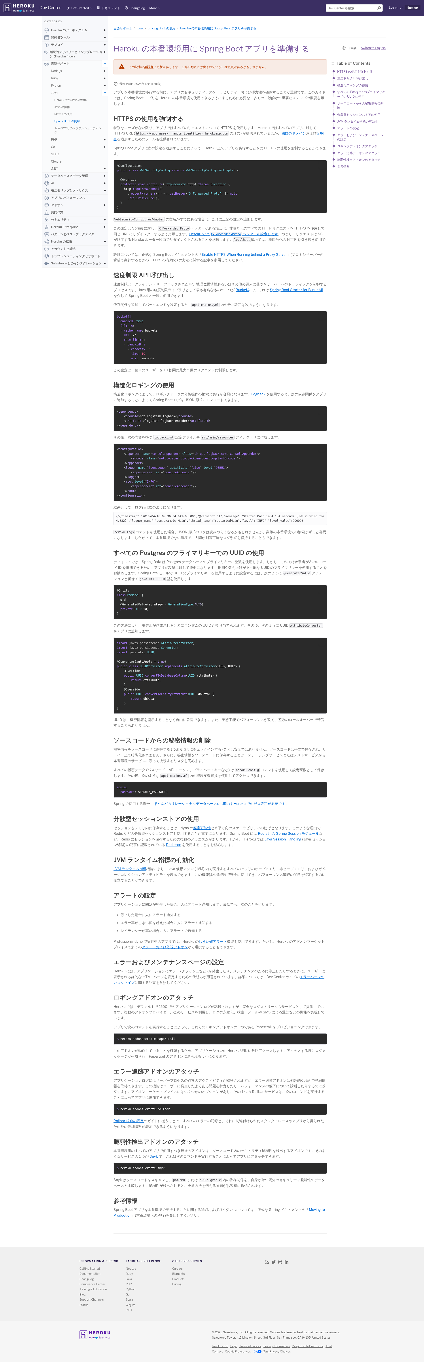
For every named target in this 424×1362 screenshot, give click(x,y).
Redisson (173, 844)
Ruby (54, 78)
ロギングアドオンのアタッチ (357, 146)
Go (53, 147)
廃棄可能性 (202, 828)
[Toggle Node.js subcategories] (105, 71)
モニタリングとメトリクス (69, 190)
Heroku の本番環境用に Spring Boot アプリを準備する (218, 28)
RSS (267, 1262)
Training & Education (93, 1289)
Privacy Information (276, 1346)
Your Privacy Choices (277, 1351)
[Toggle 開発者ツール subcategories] (105, 37)
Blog (82, 1294)
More (153, 8)
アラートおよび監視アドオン (165, 947)
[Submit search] (379, 8)
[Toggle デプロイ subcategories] (105, 44)
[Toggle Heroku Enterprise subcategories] (105, 227)
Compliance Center (92, 1284)
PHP (54, 140)
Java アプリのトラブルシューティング (77, 130)
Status (84, 1305)
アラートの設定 (348, 128)
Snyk (154, 1156)
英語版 (148, 67)
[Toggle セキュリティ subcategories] (105, 219)
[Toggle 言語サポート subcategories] (105, 63)
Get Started (80, 8)
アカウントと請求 (63, 249)
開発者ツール (60, 37)
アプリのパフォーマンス (68, 198)
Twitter (273, 1262)
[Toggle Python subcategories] (105, 85)
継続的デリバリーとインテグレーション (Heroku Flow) (76, 54)
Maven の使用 (63, 114)
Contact (217, 1351)
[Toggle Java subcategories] (105, 92)
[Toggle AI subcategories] (105, 183)
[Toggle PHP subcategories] (105, 139)
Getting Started (90, 1268)
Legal (233, 1346)
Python (56, 85)
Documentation (90, 1273)
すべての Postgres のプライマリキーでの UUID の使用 (189, 553)
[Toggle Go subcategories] (105, 147)
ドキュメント (111, 8)
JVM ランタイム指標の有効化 (357, 121)
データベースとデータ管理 (69, 176)
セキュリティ (60, 220)
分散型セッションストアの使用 (358, 115)
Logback (258, 394)
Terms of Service (250, 1346)
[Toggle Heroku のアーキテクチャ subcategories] (105, 30)
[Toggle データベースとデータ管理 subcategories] (105, 176)
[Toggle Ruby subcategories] (105, 78)
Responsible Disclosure (307, 1346)
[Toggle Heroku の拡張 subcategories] (105, 241)
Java (54, 93)
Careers (177, 1268)
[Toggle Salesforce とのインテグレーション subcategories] (105, 263)
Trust (329, 1346)
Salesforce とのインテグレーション (76, 263)
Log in (393, 7)
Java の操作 (62, 107)
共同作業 (57, 212)
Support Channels (92, 1299)
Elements (178, 1273)
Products (178, 1279)
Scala (55, 154)
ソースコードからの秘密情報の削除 (162, 740)
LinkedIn (286, 1262)
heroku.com (220, 1346)
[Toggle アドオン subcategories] (105, 205)
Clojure (56, 161)
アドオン (57, 205)
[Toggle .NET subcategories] (105, 168)
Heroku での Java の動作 (70, 100)
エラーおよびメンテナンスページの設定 (169, 962)
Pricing (176, 1284)
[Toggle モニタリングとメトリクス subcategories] (105, 190)
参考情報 (343, 167)
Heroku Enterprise (64, 227)
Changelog (137, 8)
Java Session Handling (283, 839)
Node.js (56, 71)
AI (52, 183)
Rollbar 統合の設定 (129, 1121)
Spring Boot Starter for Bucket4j (296, 290)
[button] (322, 165)
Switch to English (373, 48)
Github (280, 1262)
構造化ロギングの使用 (352, 85)
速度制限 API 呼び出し (352, 78)
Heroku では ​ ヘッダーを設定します (233, 234)
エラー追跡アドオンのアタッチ (358, 153)
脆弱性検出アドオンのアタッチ (358, 160)
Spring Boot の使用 (67, 121)
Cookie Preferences (238, 1351)
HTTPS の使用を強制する (355, 72)
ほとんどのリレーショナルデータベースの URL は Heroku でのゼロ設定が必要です (219, 803)
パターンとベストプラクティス (72, 234)
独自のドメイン (293, 133)
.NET (54, 169)
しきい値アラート (213, 941)
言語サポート (60, 64)
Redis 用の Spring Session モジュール (288, 833)
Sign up (412, 7)
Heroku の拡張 (61, 241)
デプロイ (57, 45)
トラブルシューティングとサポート (75, 256)
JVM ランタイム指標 (130, 869)
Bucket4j (243, 290)
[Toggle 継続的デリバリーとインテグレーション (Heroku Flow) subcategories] (105, 52)
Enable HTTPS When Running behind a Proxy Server (244, 254)
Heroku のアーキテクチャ (69, 30)
